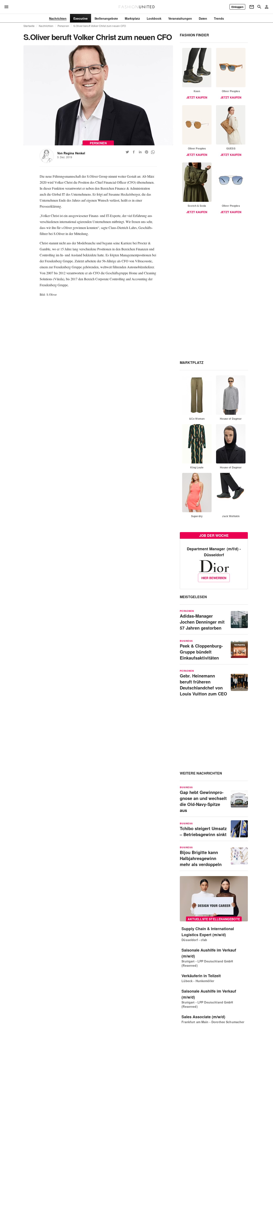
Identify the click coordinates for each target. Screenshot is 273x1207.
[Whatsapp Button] (153, 152)
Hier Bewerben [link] (213, 578)
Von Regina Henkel (71, 153)
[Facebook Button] (134, 152)
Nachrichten (46, 25)
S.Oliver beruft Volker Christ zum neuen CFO (99, 25)
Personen (63, 25)
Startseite (29, 25)
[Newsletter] (252, 6)
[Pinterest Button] (146, 152)
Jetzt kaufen (196, 97)
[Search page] (259, 6)
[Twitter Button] (127, 152)
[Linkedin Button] (140, 152)
